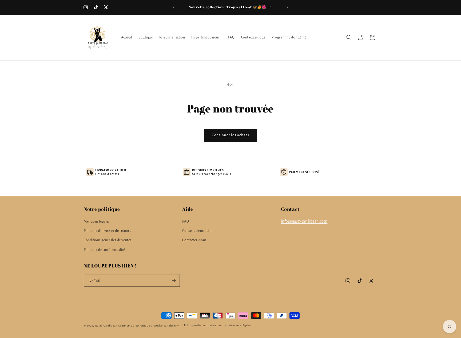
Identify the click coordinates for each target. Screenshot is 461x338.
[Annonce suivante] (287, 7)
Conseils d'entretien (197, 231)
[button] (349, 37)
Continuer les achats (230, 135)
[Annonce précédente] (174, 7)
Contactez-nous (194, 240)
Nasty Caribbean (106, 325)
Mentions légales (97, 221)
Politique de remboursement (203, 325)
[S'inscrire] (174, 280)
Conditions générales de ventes (108, 240)
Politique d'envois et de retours (107, 231)
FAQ (185, 221)
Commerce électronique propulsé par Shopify (148, 325)
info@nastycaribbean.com (304, 221)
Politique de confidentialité (104, 250)
